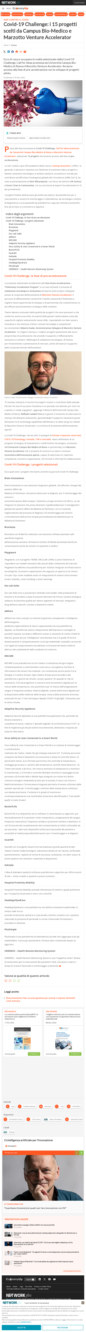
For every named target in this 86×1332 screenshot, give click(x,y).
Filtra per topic (12, 1153)
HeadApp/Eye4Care (18, 262)
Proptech (74, 14)
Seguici (29, 1279)
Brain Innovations (17, 224)
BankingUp (31, 14)
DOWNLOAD (34, 1054)
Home (6, 45)
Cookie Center (43, 1289)
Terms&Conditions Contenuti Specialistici (21, 1289)
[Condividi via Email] (25, 52)
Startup (14, 45)
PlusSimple (14, 266)
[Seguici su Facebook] (49, 1279)
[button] (6, 8)
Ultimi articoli (7, 14)
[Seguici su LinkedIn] (39, 1279)
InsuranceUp (41, 14)
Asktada (12, 256)
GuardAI (13, 253)
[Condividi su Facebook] (12, 52)
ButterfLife (14, 249)
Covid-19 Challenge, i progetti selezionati (25, 220)
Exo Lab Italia (15, 233)
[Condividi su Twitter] (4, 52)
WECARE (13, 240)
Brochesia (13, 227)
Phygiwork (13, 230)
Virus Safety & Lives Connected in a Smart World (31, 246)
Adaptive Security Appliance (22, 243)
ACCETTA (21, 1327)
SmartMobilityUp (63, 14)
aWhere (12, 237)
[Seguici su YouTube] (54, 1279)
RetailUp (52, 14)
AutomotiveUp (19, 14)
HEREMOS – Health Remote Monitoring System (31, 269)
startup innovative (61, 165)
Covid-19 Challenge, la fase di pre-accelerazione (28, 217)
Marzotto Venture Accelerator (57, 295)
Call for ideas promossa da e (41, 152)
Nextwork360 (11, 1299)
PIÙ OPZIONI (62, 1327)
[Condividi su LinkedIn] (8, 52)
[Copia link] (21, 52)
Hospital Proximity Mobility (21, 259)
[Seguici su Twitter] (44, 1279)
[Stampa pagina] (16, 52)
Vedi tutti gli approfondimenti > (72, 1271)
